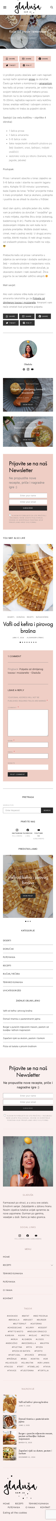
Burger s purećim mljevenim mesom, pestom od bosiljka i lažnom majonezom (36, 1436)
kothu (46, 1335)
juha (22, 1335)
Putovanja (9, 957)
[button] (20, 642)
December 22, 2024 (27, 1457)
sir (46, 1359)
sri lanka (44, 1363)
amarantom (45, 83)
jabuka (10, 1335)
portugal (15, 1355)
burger (42, 1320)
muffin (45, 1343)
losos (40, 1339)
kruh (15, 1339)
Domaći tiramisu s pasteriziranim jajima (21, 1019)
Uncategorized (12, 990)
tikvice (12, 1370)
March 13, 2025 (25, 1442)
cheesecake (15, 1327)
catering (37, 1324)
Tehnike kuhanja (13, 982)
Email (11, 751)
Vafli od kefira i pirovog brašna (28, 627)
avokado (13, 1316)
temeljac (34, 1366)
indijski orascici (38, 1331)
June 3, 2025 (24, 1425)
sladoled (12, 1363)
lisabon (27, 1339)
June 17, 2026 (18, 637)
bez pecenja (41, 1316)
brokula (14, 1320)
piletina (17, 1347)
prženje (12, 1359)
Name (11, 740)
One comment (30, 38)
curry (30, 1327)
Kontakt (8, 1298)
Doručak (23, 26)
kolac (33, 1335)
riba (24, 1359)
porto (39, 1351)
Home (6, 1256)
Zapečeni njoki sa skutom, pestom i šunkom (24, 1038)
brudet (29, 1320)
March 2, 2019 (15, 38)
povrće (30, 1355)
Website (11, 763)
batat (26, 1316)
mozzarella (29, 1343)
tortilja (44, 1370)
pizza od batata (22, 1351)
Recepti (33, 26)
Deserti (10, 617)
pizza (40, 1347)
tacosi (9, 1366)
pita (30, 1347)
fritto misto (16, 1331)
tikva (47, 1366)
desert (43, 1327)
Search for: (8, 805)
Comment (12, 707)
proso (32, 79)
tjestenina (28, 1370)
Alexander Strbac (35, 637)
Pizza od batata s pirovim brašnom (20, 1046)
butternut (20, 1324)
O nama (7, 1290)
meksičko (12, 1343)
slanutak (28, 1363)
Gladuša (43, 38)
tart (21, 1366)
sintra (35, 1359)
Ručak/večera (32, 384)
